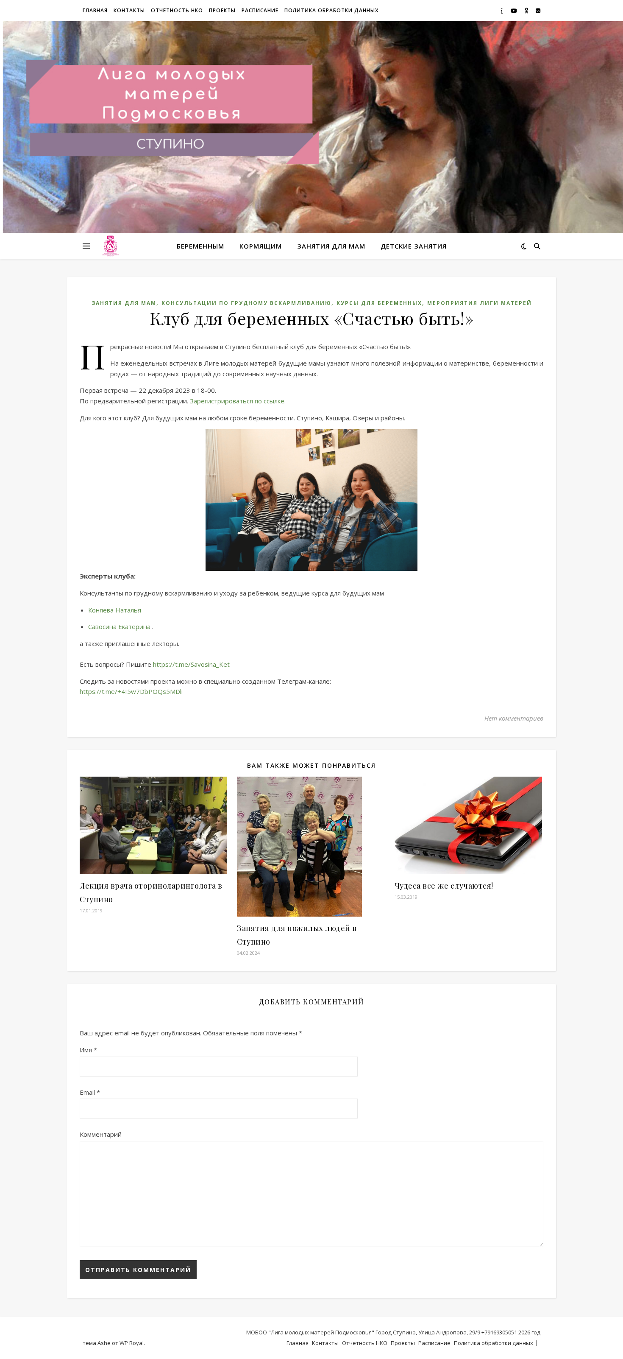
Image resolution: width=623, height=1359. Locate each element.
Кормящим (260, 246)
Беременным (200, 246)
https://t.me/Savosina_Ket (191, 664)
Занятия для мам (331, 246)
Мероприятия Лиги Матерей (479, 303)
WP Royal (132, 1343)
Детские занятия (414, 246)
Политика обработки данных (331, 10)
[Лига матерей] (110, 246)
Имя (88, 1050)
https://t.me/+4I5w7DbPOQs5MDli (131, 691)
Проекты (222, 10)
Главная (95, 10)
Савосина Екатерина (119, 626)
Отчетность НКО (177, 10)
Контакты (129, 10)
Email (90, 1092)
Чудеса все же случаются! (444, 886)
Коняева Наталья (114, 610)
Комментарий (101, 1134)
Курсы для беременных (379, 303)
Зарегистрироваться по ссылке (237, 401)
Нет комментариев (513, 718)
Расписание (260, 10)
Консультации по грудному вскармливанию (246, 303)
